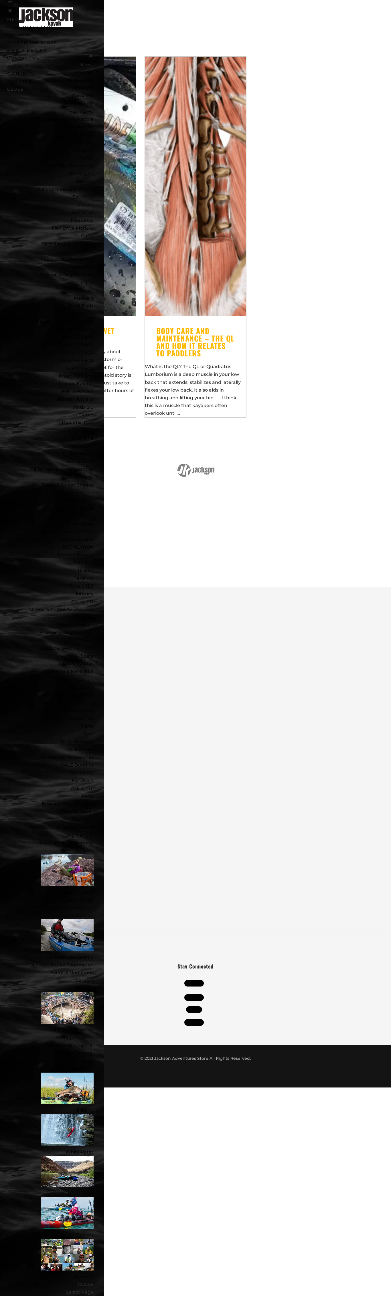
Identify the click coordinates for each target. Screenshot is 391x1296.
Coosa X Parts (78, 352)
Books (86, 508)
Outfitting (82, 492)
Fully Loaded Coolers (70, 710)
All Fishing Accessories (68, 243)
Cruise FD (82, 601)
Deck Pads (81, 306)
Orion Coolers (78, 679)
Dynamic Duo (78, 422)
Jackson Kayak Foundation (62, 965)
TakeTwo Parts (77, 360)
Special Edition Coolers (67, 702)
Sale (89, 734)
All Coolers (82, 687)
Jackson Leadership (70, 957)
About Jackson (76, 915)
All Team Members (72, 1030)
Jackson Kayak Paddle (67, 119)
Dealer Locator (76, 892)
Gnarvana (82, 438)
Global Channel (76, 1053)
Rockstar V (81, 446)
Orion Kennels (77, 741)
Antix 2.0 (83, 407)
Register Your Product (68, 804)
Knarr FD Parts (76, 376)
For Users (83, 780)
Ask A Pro (82, 788)
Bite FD (85, 103)
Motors (85, 204)
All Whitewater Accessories (62, 469)
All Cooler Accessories (69, 718)
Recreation (81, 1193)
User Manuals (78, 811)
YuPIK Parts (80, 368)
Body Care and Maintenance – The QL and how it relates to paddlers (195, 342)
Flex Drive (82, 220)
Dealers (85, 850)
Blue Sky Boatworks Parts (63, 321)
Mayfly (86, 142)
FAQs (88, 796)
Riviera (86, 570)
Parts (87, 236)
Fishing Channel (75, 1037)
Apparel (84, 251)
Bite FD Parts (78, 337)
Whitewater (80, 1152)
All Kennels (81, 749)
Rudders (84, 298)
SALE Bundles (77, 765)
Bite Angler (80, 127)
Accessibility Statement (66, 843)
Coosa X (84, 134)
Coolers (85, 1235)
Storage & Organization (67, 632)
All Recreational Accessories (61, 609)
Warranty (83, 819)
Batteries (83, 212)
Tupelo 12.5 (81, 586)
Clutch (86, 415)
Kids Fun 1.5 (80, 461)
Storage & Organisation (67, 274)
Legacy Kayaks (76, 383)
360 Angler (81, 173)
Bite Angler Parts (74, 313)
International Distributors (64, 907)
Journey (84, 593)
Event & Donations (72, 972)
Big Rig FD (81, 111)
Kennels (84, 1276)
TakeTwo (84, 150)
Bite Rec (84, 562)
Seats (87, 290)
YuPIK (87, 158)
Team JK (84, 988)
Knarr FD (83, 88)
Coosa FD (83, 95)
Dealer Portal (78, 900)
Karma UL (82, 454)
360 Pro (85, 181)
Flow (88, 430)
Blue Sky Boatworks (70, 165)
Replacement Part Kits (67, 531)
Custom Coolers (75, 695)
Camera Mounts (75, 500)
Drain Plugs (80, 524)
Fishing (85, 1110)
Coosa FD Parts (76, 345)
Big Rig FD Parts (75, 329)
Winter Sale (80, 1068)
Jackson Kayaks (75, 399)
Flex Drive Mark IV (73, 228)
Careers (85, 980)
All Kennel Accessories (68, 757)
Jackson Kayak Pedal (69, 80)
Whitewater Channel (69, 1045)
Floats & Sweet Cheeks (67, 485)
